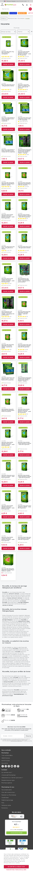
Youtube (12, 766)
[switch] (21, 816)
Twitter (9, 766)
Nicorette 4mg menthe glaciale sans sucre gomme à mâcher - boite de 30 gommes (24, 411)
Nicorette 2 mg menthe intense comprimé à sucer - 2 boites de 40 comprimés (8, 150)
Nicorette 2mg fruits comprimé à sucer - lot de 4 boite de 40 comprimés (8, 379)
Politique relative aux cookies (12, 862)
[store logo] (12, 5)
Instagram (6, 766)
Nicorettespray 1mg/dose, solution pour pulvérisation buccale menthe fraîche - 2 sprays (24, 151)
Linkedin (15, 766)
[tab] (8, 32)
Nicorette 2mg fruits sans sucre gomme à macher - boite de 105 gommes (24, 345)
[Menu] (23, 815)
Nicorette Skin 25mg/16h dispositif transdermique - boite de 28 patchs (24, 184)
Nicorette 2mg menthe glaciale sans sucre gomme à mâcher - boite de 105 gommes (8, 444)
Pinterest (18, 766)
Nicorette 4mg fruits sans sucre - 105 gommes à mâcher (8, 247)
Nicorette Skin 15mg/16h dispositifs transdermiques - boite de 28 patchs (8, 346)
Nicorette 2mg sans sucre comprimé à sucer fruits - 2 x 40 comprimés (24, 118)
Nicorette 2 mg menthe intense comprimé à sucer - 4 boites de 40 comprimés (8, 119)
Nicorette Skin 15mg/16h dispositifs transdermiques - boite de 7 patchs (24, 313)
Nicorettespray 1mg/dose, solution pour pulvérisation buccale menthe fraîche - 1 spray (24, 379)
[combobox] (16, 9)
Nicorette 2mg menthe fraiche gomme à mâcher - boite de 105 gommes (24, 476)
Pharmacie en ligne (12, 18)
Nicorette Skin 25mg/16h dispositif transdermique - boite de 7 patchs (8, 184)
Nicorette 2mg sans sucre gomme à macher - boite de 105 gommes (8, 476)
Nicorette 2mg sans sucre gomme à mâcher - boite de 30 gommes (24, 507)
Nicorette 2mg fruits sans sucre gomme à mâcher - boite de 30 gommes (24, 538)
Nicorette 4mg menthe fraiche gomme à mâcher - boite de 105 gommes (24, 215)
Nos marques (21, 18)
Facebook (3, 766)
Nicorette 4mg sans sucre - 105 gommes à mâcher (24, 247)
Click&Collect (5, 797)
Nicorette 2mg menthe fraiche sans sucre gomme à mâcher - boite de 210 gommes (8, 280)
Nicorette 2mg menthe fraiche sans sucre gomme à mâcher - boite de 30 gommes (8, 539)
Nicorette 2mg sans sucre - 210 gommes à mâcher (8, 85)
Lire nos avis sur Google (16, 832)
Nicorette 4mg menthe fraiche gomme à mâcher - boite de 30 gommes (24, 443)
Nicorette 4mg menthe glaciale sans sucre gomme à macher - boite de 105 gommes (8, 216)
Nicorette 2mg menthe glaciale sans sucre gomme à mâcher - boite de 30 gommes (8, 507)
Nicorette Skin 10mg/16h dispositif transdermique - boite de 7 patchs (8, 570)
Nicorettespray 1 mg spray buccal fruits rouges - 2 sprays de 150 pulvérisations (8, 313)
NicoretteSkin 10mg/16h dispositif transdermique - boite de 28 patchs (8, 410)
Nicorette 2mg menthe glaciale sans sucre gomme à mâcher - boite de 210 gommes (24, 53)
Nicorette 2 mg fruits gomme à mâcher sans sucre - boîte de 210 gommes (24, 86)
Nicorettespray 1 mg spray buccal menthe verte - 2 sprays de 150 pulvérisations (24, 280)
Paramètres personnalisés (16, 869)
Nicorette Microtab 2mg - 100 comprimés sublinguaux (8, 52)
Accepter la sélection (16, 866)
